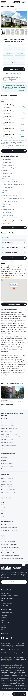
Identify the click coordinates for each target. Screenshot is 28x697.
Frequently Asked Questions (9, 595)
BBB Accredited (5, 630)
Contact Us (6, 694)
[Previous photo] (3, 19)
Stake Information (5, 660)
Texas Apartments (6, 612)
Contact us (14, 582)
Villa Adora (4, 400)
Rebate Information (7, 598)
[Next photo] (24, 19)
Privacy (3, 625)
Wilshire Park (7, 7)
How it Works (5, 593)
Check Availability (21, 106)
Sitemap (3, 627)
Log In (23, 2)
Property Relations (6, 603)
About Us (4, 615)
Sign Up (17, 2)
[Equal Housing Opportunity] (17, 568)
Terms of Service (6, 622)
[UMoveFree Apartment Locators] (6, 568)
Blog (2, 600)
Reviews (3, 620)
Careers (3, 617)
